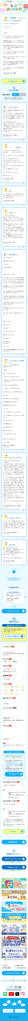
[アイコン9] (5, 693)
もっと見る (14, 606)
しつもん (5, 785)
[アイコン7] (16, 690)
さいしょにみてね (22, 1)
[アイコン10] (11, 693)
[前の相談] (2, 597)
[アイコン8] (22, 690)
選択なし (15, 661)
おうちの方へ (20, 1011)
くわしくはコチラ (9, 825)
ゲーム (5, 965)
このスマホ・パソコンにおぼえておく (14, 820)
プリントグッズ (21, 968)
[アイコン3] (16, 687)
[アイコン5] (5, 690)
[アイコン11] (16, 693)
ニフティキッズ (4, 980)
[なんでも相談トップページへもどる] (14, 7)
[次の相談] (25, 597)
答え (4, 790)
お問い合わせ (8, 1011)
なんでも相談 (12, 980)
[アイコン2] (11, 687)
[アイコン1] (5, 687)
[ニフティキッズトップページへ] (6, 1)
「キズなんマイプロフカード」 (13, 763)
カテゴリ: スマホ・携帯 (21, 980)
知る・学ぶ (20, 965)
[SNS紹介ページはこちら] (14, 991)
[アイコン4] (22, 687)
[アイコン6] (11, 690)
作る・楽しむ (7, 968)
